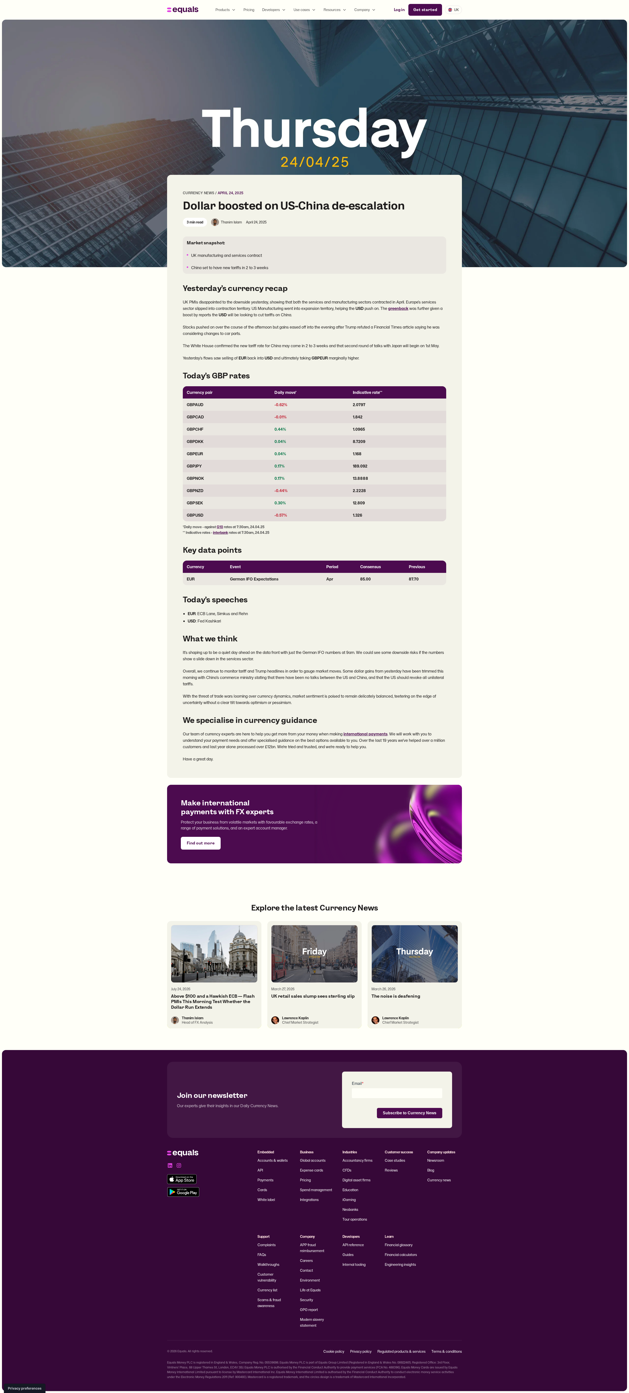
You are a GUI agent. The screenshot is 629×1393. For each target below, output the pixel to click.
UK (456, 9)
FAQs (261, 1254)
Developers (271, 9)
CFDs (347, 1170)
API (260, 1170)
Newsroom (435, 1160)
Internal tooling (354, 1264)
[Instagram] (179, 1165)
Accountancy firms (357, 1160)
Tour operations (355, 1219)
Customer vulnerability (266, 1277)
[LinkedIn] (170, 1165)
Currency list (267, 1290)
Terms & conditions (446, 1351)
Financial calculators (401, 1254)
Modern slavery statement (312, 1322)
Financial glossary (399, 1244)
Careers (306, 1260)
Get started (425, 10)
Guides (348, 1254)
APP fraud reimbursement (312, 1247)
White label (266, 1199)
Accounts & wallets (272, 1160)
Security (306, 1299)
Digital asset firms (357, 1180)
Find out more (201, 843)
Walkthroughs (268, 1264)
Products (222, 9)
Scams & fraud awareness (269, 1302)
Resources (332, 9)
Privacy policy (361, 1351)
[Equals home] (183, 9)
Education (350, 1189)
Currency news (198, 193)
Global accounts (313, 1160)
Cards (262, 1189)
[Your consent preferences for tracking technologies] (24, 1388)
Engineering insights (400, 1264)
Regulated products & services (401, 1351)
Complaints (266, 1244)
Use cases (302, 9)
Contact (306, 1270)
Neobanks (350, 1209)
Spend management (316, 1189)
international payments (365, 734)
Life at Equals (310, 1290)
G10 (220, 526)
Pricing (248, 9)
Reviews (391, 1170)
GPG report (309, 1309)
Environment (310, 1280)
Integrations (309, 1199)
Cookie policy (333, 1351)
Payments (265, 1180)
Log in (399, 10)
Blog (430, 1170)
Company (362, 9)
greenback (398, 308)
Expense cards (311, 1170)
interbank (220, 532)
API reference (353, 1244)
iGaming (349, 1199)
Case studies (395, 1160)
